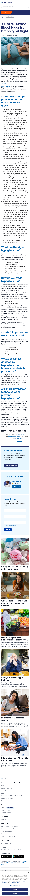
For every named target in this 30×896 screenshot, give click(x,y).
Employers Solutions (6, 843)
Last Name (6, 514)
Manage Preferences (15, 885)
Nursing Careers (5, 810)
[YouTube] (17, 849)
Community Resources (7, 798)
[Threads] (11, 849)
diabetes (3, 83)
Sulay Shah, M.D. (6, 86)
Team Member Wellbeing (8, 836)
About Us (3, 785)
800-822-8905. (18, 439)
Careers (3, 807)
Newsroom (4, 800)
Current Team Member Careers (9, 826)
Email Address (7, 520)
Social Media (4, 790)
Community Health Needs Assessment (11, 795)
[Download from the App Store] (6, 856)
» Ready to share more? (10, 525)
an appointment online (14, 436)
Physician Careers (6, 812)
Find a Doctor (6, 12)
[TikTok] (21, 849)
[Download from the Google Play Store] (18, 856)
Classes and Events (6, 788)
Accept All (15, 893)
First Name (6, 508)
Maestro (3, 819)
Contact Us (4, 793)
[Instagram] (5, 849)
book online (13, 862)
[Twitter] (14, 849)
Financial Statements (6, 870)
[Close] (28, 873)
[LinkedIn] (8, 849)
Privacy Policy (15, 882)
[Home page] (2, 17)
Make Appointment (11, 465)
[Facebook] (2, 849)
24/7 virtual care (24, 861)
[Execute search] (27, 6)
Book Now (16, 486)
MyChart (7, 862)
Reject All (15, 889)
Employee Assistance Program (9, 828)
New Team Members (6, 831)
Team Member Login (6, 833)
